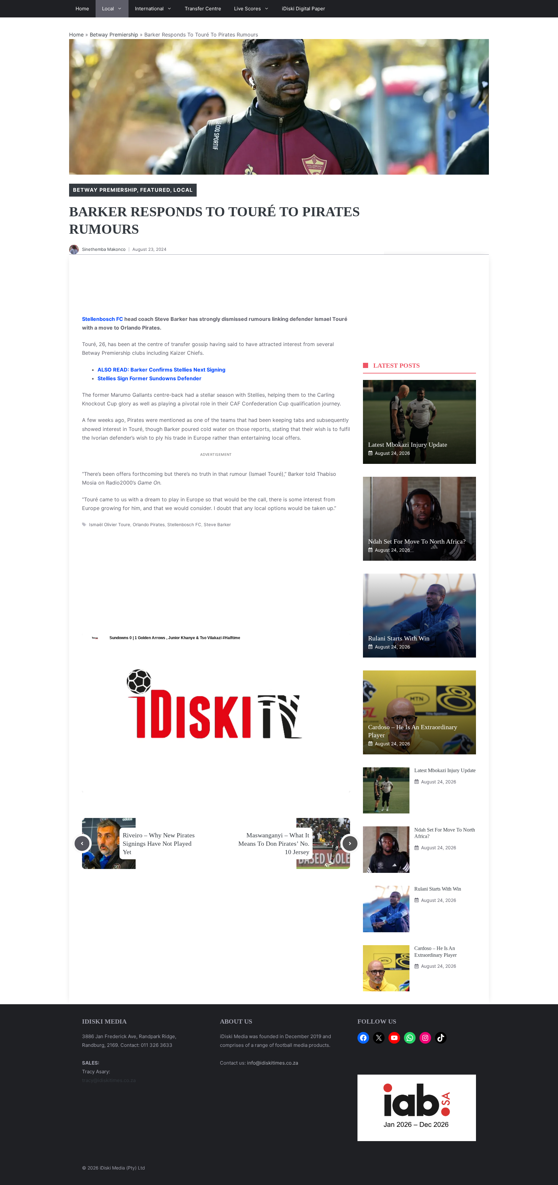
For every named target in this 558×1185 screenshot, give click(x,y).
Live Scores (247, 8)
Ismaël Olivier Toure (109, 524)
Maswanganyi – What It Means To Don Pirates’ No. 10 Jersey (273, 843)
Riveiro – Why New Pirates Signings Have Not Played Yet (159, 843)
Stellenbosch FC (102, 319)
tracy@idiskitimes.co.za (109, 1080)
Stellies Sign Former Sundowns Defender (150, 378)
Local (108, 8)
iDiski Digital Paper (303, 8)
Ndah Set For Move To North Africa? (417, 541)
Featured (155, 190)
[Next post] (350, 843)
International (149, 8)
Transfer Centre (203, 8)
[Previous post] (82, 843)
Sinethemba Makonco (104, 249)
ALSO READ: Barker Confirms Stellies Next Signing (161, 369)
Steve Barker (217, 524)
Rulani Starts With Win (398, 638)
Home (82, 8)
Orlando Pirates (149, 524)
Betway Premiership (114, 34)
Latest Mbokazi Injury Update (407, 444)
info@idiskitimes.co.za (272, 1063)
